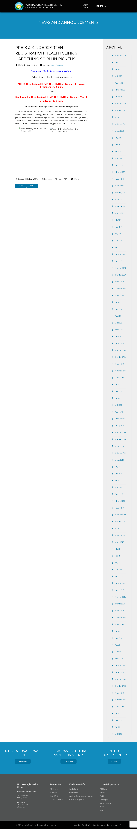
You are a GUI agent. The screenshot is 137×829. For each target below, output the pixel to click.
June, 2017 (118, 556)
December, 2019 (120, 350)
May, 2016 (117, 645)
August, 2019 (119, 378)
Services (102, 792)
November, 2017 (120, 522)
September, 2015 (120, 700)
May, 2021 (117, 234)
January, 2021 (119, 261)
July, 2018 (117, 467)
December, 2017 (120, 515)
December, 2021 (120, 186)
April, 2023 (118, 76)
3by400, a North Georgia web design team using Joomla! (101, 825)
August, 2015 (119, 707)
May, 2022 (117, 152)
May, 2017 (117, 563)
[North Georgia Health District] (19, 6)
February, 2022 (119, 172)
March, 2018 (118, 494)
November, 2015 (120, 686)
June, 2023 (118, 62)
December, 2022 (120, 104)
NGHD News (53, 792)
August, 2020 (119, 295)
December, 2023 (120, 56)
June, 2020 (118, 309)
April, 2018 (118, 487)
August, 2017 (119, 542)
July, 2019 (117, 385)
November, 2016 (120, 604)
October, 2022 (119, 117)
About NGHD (54, 796)
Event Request (104, 800)
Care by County (73, 789)
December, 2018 (120, 433)
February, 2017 (119, 583)
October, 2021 (119, 200)
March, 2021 (118, 247)
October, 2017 (119, 528)
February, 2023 (119, 90)
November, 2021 (120, 193)
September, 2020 (120, 289)
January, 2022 (119, 179)
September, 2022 (120, 124)
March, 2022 (118, 165)
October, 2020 (119, 282)
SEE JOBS (114, 761)
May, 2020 (117, 316)
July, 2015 (117, 713)
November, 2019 (120, 357)
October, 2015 (119, 693)
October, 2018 (119, 446)
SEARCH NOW (68, 761)
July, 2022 (117, 138)
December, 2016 (120, 597)
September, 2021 (120, 206)
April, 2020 (118, 323)
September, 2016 (120, 618)
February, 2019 (119, 419)
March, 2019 (118, 412)
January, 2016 (119, 672)
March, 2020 (118, 330)
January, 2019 (119, 426)
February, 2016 (119, 666)
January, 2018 (119, 508)
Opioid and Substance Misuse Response (81, 796)
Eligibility (102, 796)
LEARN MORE (23, 761)
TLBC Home (103, 789)
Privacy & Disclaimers (56, 800)
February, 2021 (119, 254)
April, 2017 (118, 570)
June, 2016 (118, 638)
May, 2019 (117, 398)
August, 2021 (119, 213)
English (85, 5)
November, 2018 (120, 439)
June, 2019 (118, 391)
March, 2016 (118, 659)
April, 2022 (118, 158)
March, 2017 (118, 576)
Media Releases (57, 65)
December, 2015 (120, 679)
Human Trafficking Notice (76, 800)
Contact (102, 810)
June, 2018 (118, 474)
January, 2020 (119, 343)
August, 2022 (119, 131)
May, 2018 (117, 480)
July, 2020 (117, 302)
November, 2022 (120, 110)
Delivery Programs (105, 803)
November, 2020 (120, 275)
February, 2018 (119, 501)
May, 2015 (117, 727)
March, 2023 (118, 83)
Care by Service (73, 792)
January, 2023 (119, 97)
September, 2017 (120, 535)
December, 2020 (120, 268)
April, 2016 (118, 652)
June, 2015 (118, 720)
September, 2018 (120, 453)
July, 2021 (117, 220)
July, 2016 (117, 631)
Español (86, 7)
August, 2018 (119, 460)
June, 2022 (118, 145)
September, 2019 (120, 371)
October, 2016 (119, 611)
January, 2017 (119, 590)
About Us (103, 807)
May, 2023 (117, 69)
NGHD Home (53, 789)
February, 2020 (119, 337)
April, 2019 (118, 405)
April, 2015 (118, 734)
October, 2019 (119, 364)
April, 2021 (118, 241)
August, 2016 (119, 624)
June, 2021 (118, 227)
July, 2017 (117, 549)
